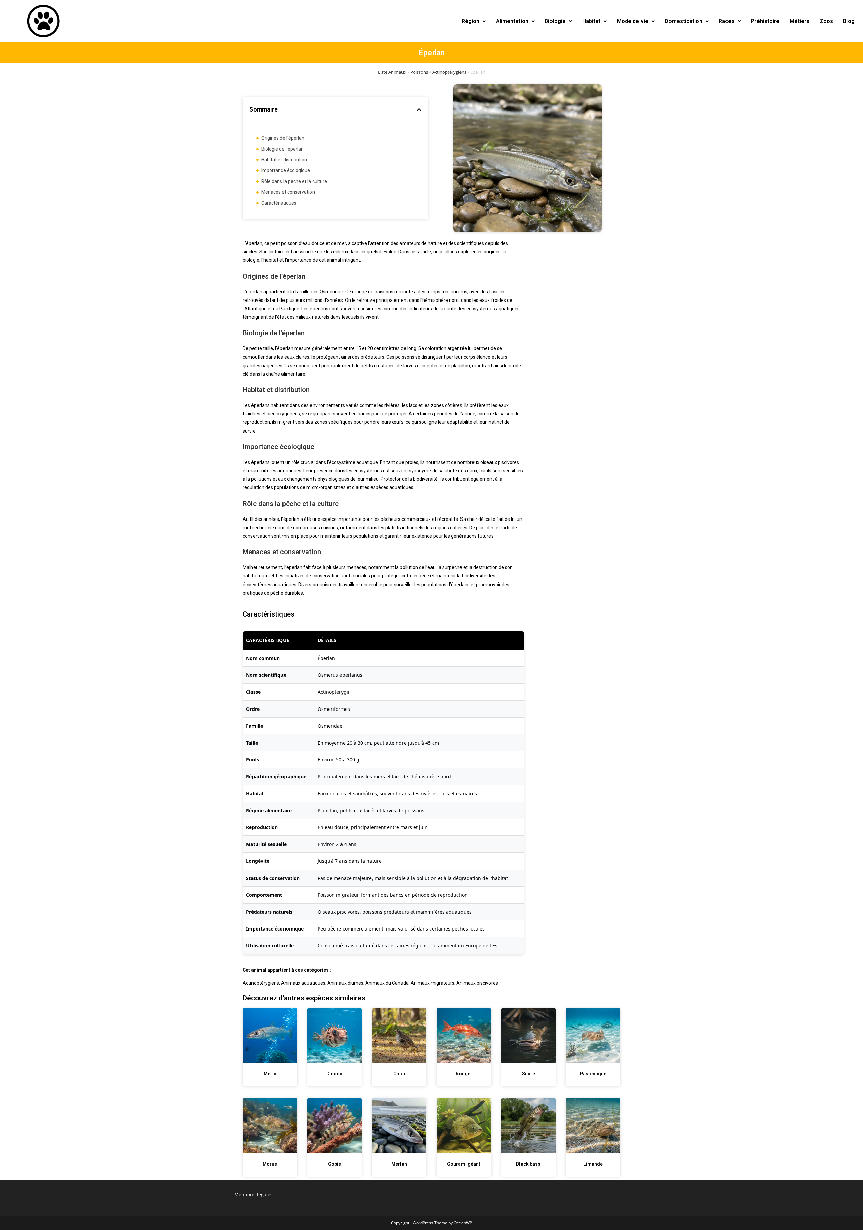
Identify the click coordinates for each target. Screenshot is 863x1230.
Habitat (591, 21)
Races (727, 21)
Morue (270, 1164)
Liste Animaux (392, 72)
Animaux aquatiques (303, 983)
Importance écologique (285, 170)
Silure (528, 1073)
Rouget (464, 1073)
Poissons (419, 72)
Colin (399, 1073)
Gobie (334, 1164)
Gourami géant (463, 1164)
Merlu (270, 1073)
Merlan (399, 1164)
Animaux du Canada (387, 983)
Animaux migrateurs (432, 983)
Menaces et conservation (288, 192)
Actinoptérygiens (449, 72)
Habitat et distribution (284, 159)
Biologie (555, 21)
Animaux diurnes (345, 983)
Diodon (334, 1073)
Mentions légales (253, 1194)
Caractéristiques (278, 203)
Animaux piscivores (477, 983)
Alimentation (512, 21)
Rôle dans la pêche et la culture (294, 181)
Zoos (826, 21)
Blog (849, 21)
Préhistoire (765, 21)
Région (470, 21)
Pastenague (593, 1073)
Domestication (683, 21)
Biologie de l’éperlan (282, 149)
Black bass (528, 1164)
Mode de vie (632, 21)
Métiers (799, 21)
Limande (593, 1164)
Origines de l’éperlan (282, 138)
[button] (473, 21)
